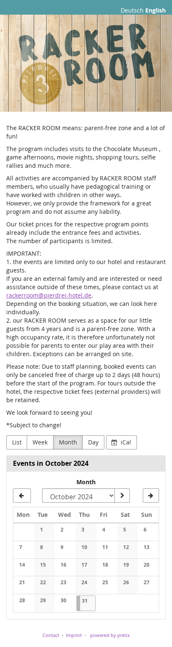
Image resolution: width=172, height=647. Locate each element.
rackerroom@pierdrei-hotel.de (48, 295)
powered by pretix (110, 635)
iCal (125, 442)
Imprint (74, 635)
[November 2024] (151, 495)
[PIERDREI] (86, 63)
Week (40, 442)
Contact (51, 635)
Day (93, 442)
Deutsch (132, 10)
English (155, 10)
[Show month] (121, 495)
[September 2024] (22, 495)
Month (68, 442)
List (17, 442)
